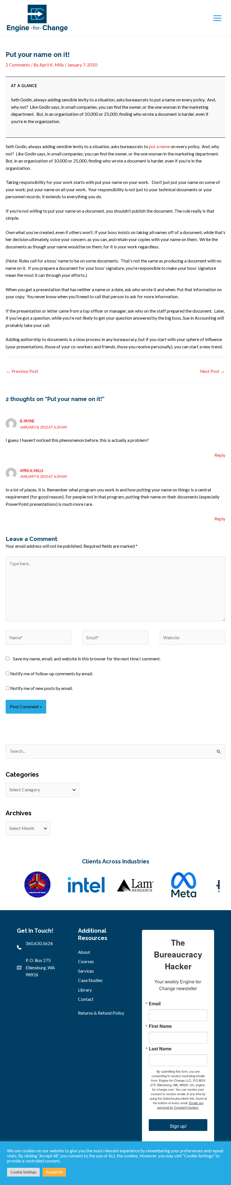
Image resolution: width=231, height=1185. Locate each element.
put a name (160, 146)
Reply (219, 455)
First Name (160, 1026)
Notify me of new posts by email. (41, 688)
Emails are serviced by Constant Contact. (180, 1105)
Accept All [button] (54, 1172)
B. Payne (27, 421)
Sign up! (178, 1126)
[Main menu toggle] (217, 18)
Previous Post (22, 371)
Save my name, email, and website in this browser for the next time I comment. (87, 658)
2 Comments (18, 64)
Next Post (212, 371)
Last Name (160, 1048)
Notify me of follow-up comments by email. (51, 673)
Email (155, 1003)
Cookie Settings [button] (23, 1172)
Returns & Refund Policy (101, 1012)
